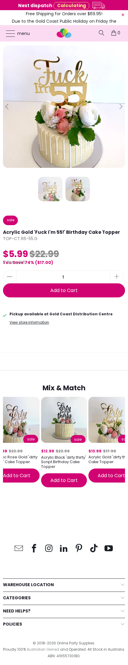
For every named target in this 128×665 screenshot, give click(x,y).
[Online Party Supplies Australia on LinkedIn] (64, 548)
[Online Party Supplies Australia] (64, 33)
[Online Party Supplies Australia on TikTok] (94, 548)
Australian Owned (43, 649)
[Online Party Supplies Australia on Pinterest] (79, 548)
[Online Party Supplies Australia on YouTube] (109, 548)
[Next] (120, 106)
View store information (29, 322)
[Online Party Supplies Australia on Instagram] (49, 548)
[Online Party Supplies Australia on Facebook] (34, 548)
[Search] (101, 33)
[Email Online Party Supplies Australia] (19, 548)
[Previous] (7, 106)
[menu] (7, 33)
